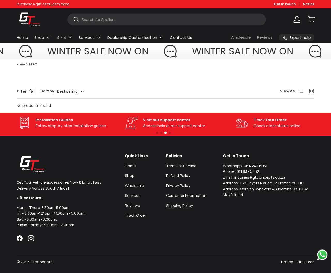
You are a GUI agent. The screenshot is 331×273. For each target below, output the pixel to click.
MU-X (33, 64)
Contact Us (181, 37)
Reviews (265, 37)
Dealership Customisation (132, 37)
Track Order (135, 215)
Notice (308, 4)
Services (87, 37)
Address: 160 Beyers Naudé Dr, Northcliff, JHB (263, 183)
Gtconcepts (41, 261)
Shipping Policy (179, 205)
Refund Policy (178, 175)
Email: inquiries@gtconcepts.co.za (254, 177)
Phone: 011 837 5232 (241, 171)
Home (22, 37)
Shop (39, 37)
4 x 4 (61, 37)
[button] (311, 19)
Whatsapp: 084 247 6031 (245, 165)
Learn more (60, 4)
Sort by (47, 91)
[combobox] (166, 19)
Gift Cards (305, 261)
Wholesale (241, 37)
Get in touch (285, 4)
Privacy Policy (178, 185)
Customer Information (186, 195)
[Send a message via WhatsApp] (322, 255)
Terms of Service (181, 165)
